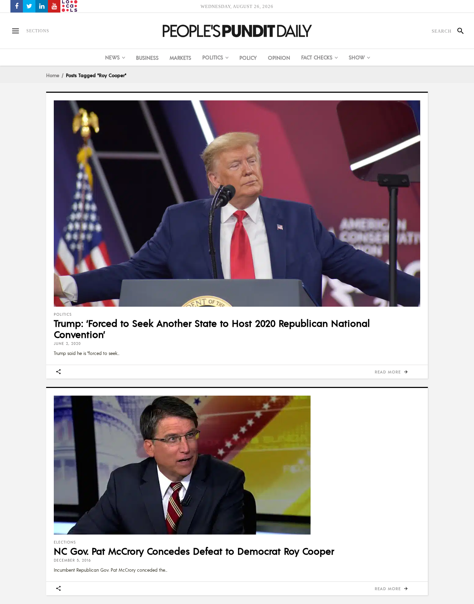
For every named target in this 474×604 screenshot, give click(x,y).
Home (52, 75)
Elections (65, 542)
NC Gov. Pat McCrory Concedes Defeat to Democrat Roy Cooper (194, 551)
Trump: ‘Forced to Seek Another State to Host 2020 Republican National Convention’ (212, 328)
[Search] (457, 31)
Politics (63, 314)
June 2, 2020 (67, 343)
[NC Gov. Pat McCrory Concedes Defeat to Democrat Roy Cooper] (237, 465)
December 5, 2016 (72, 560)
